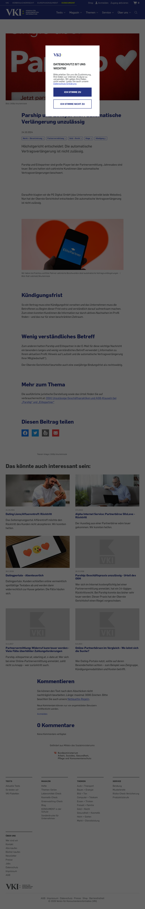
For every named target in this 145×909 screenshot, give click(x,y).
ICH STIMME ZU (72, 92)
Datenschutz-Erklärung (64, 83)
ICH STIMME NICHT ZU (72, 104)
